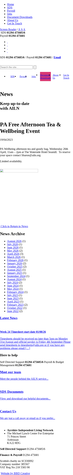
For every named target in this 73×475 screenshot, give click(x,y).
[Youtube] (7, 41)
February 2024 (15, 292)
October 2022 (15, 307)
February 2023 (15, 304)
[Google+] (7, 44)
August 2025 (14, 269)
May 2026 (13, 250)
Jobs (9, 13)
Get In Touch (14, 23)
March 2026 (14, 257)
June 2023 (13, 298)
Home (10, 4)
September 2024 (16, 276)
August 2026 (14, 241)
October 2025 (15, 266)
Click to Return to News (14, 226)
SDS (9, 7)
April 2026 (13, 253)
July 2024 (12, 282)
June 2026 (13, 247)
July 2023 (12, 295)
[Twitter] (7, 48)
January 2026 (14, 263)
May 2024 (13, 288)
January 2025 (14, 272)
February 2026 (15, 260)
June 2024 (13, 285)
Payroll (11, 10)
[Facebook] (7, 51)
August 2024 (14, 279)
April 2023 (13, 301)
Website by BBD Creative (15, 473)
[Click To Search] (34, 67)
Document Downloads (19, 17)
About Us (12, 20)
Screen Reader (8, 29)
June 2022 (13, 311)
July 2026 (12, 244)
